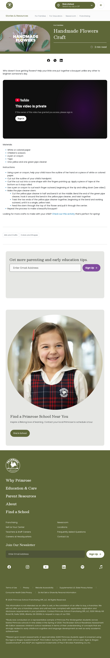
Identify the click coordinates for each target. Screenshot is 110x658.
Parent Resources (21, 496)
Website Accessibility (44, 588)
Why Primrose (18, 480)
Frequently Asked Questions (71, 531)
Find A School (20, 433)
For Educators (55, 16)
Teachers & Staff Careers (18, 531)
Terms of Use (11, 588)
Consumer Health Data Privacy (19, 592)
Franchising (84, 16)
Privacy (26, 588)
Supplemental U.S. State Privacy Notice (76, 588)
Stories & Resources (17, 15)
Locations (62, 527)
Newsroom (71, 16)
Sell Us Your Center (15, 527)
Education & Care (21, 488)
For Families (40, 16)
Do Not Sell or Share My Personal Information (57, 592)
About (11, 504)
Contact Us (63, 536)
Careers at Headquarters (18, 536)
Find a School (17, 512)
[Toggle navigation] (101, 5)
